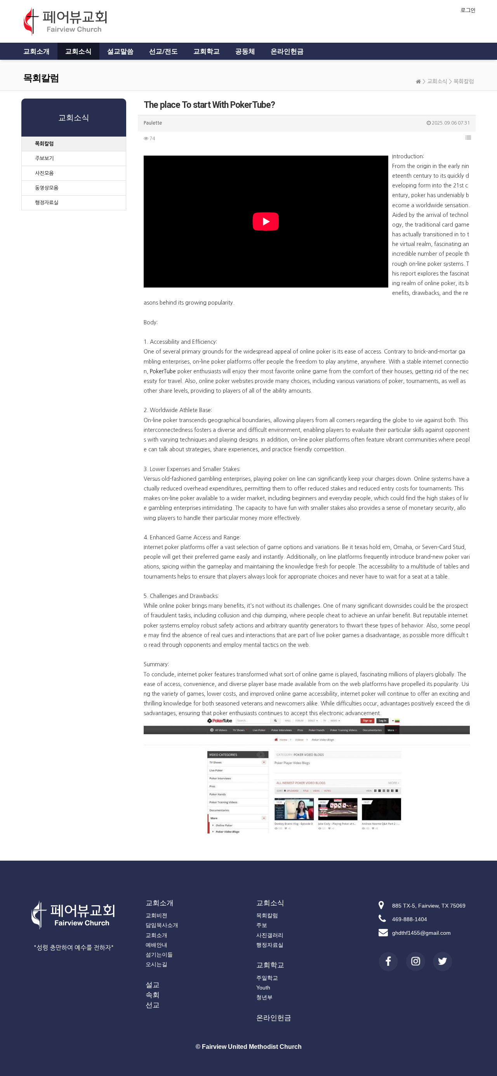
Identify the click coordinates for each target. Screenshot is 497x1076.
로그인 (468, 10)
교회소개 (36, 51)
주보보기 (44, 158)
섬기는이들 (159, 954)
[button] (468, 138)
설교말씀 (120, 51)
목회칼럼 (464, 81)
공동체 (245, 51)
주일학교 (267, 978)
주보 (261, 925)
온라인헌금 (287, 51)
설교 (153, 985)
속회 (153, 995)
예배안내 (156, 945)
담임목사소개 (162, 925)
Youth (263, 987)
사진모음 (44, 173)
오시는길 (156, 964)
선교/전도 (163, 51)
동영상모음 (46, 188)
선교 (153, 1005)
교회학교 (206, 51)
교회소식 (78, 51)
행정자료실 (46, 202)
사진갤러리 (269, 935)
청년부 (264, 997)
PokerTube (163, 371)
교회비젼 (156, 915)
